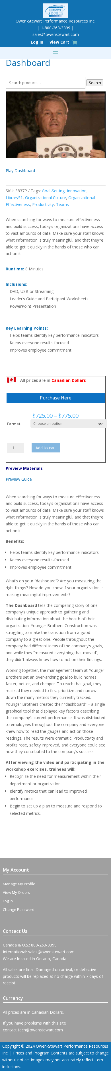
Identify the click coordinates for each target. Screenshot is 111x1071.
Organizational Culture (45, 197)
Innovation (77, 190)
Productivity (43, 204)
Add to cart (46, 447)
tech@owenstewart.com (40, 1030)
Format (13, 423)
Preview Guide (19, 479)
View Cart (59, 42)
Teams (62, 204)
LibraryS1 (14, 197)
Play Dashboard (20, 170)
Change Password (18, 909)
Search (95, 82)
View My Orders (16, 892)
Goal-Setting (53, 190)
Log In (37, 42)
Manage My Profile (19, 883)
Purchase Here (55, 398)
